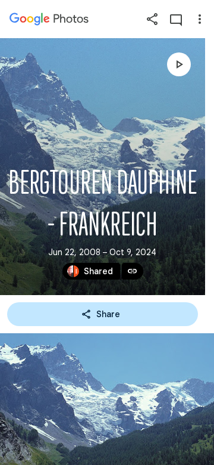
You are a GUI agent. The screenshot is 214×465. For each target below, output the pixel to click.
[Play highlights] (179, 64)
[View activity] (176, 19)
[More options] (200, 19)
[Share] (152, 19)
